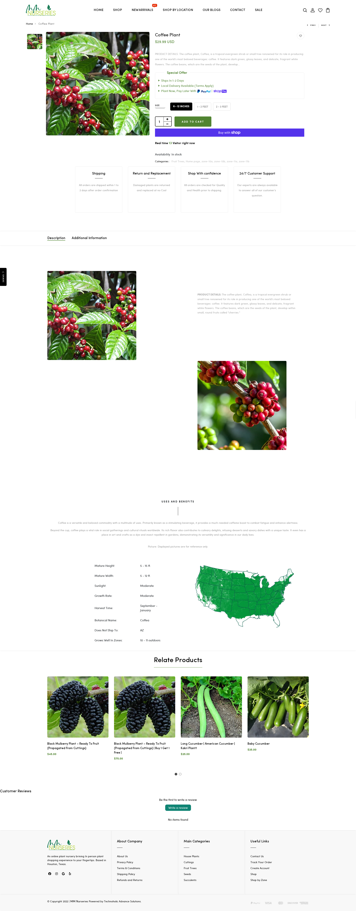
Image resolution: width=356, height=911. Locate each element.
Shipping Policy (126, 874)
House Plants (191, 856)
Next (324, 25)
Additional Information (89, 238)
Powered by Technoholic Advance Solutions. (115, 901)
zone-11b (244, 161)
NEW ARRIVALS (143, 9)
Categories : (162, 161)
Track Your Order (261, 862)
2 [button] (181, 774)
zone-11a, (233, 161)
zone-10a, (208, 161)
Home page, (194, 161)
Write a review (178, 808)
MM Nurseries (79, 901)
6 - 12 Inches (181, 106)
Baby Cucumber (259, 743)
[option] (34, 42)
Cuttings (189, 862)
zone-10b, (220, 161)
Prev (313, 25)
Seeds (187, 874)
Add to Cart (193, 122)
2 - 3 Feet (222, 106)
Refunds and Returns (129, 880)
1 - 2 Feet (202, 106)
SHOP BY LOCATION (178, 10)
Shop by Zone (258, 880)
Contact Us (257, 856)
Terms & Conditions (128, 868)
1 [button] (176, 774)
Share (3, 278)
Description (56, 238)
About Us (122, 856)
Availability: (163, 154)
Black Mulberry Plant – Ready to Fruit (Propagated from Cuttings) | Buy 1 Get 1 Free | (141, 748)
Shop (253, 874)
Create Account (259, 868)
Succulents (190, 880)
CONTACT (237, 10)
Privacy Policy (125, 862)
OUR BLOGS (211, 10)
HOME (98, 10)
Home (29, 23)
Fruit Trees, (179, 161)
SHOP (117, 10)
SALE (258, 10)
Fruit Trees (190, 868)
